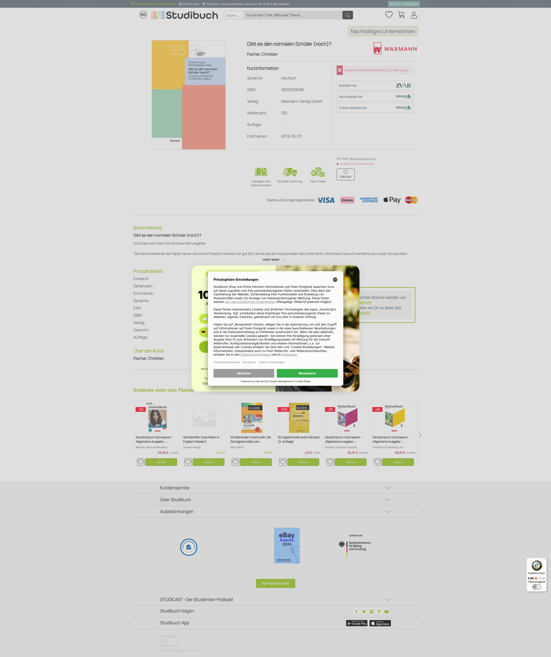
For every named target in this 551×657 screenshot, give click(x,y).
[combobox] (206, 332)
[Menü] (544, 560)
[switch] (536, 586)
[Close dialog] (351, 273)
